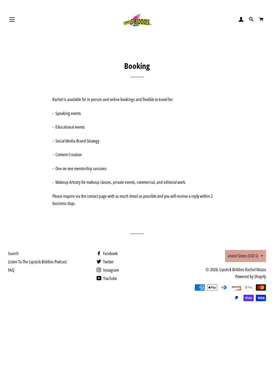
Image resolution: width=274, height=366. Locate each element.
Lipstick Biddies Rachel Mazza (242, 269)
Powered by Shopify (250, 276)
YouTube (109, 278)
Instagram (110, 270)
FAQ (11, 270)
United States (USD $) (243, 256)
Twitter (108, 262)
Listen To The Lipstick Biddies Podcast (37, 262)
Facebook (110, 253)
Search (13, 253)
